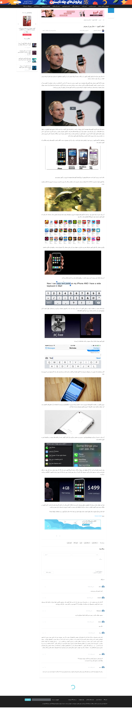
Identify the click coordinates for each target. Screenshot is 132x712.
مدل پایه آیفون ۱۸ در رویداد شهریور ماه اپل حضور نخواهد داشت (25, 67)
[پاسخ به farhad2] (47, 597)
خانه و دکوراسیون (66, 6)
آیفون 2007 (76, 542)
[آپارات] (32, 703)
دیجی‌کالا (105, 699)
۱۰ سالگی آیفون (95, 542)
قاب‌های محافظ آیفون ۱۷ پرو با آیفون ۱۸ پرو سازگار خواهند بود (24, 44)
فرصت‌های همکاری (90, 699)
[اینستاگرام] (27, 703)
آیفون (81, 542)
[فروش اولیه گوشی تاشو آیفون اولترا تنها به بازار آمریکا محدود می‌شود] (34, 60)
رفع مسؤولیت (81, 699)
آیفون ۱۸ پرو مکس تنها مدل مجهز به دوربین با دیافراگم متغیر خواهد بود (24, 52)
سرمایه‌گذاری (37, 6)
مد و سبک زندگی (75, 6)
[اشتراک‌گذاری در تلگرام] (42, 536)
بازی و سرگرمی (92, 6)
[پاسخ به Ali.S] (47, 586)
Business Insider (98, 516)
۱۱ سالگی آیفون (87, 542)
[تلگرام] (25, 703)
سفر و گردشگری (56, 6)
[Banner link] (66, 2)
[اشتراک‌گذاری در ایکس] (47, 536)
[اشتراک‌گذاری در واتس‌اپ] (44, 536)
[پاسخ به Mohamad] (47, 611)
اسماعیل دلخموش (97, 30)
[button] (59, 536)
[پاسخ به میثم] (47, 654)
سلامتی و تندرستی (46, 6)
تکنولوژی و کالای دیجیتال (103, 6)
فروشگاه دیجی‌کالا (27, 6)
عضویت (27, 699)
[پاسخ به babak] (47, 622)
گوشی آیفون (69, 542)
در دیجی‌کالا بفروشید (72, 699)
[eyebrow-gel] (72, 13)
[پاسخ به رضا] (47, 633)
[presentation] (36, 24)
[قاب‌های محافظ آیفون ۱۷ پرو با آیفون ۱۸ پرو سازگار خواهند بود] (34, 45)
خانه (103, 19)
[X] (30, 703)
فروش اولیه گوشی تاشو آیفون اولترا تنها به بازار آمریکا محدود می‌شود (24, 60)
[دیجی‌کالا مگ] (111, 10)
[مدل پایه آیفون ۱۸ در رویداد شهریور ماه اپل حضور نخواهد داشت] (34, 68)
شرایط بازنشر (99, 699)
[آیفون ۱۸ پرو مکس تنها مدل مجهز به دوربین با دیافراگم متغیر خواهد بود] (34, 53)
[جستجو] (111, 15)
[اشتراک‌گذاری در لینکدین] (51, 536)
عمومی (100, 19)
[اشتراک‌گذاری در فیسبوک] (49, 536)
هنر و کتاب (84, 6)
